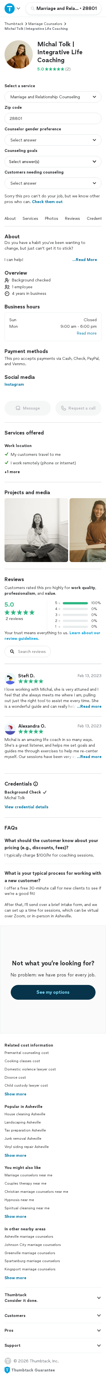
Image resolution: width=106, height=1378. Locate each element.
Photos (51, 218)
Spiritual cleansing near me (27, 1208)
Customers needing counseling (34, 172)
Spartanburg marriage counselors (32, 1261)
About (10, 218)
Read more (87, 333)
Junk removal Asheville (23, 1139)
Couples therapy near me (25, 1183)
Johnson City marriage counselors (33, 1245)
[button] (19, 54)
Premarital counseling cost (27, 1053)
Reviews (72, 218)
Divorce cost (15, 1078)
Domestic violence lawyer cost (30, 1069)
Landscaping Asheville (23, 1122)
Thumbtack (14, 24)
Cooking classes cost (22, 1061)
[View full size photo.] (36, 530)
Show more (15, 1094)
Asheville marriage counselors (29, 1237)
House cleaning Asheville (25, 1114)
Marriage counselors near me (28, 1175)
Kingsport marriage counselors (30, 1269)
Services (30, 218)
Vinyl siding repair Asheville (27, 1147)
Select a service (20, 85)
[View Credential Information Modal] (35, 783)
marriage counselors (45, 24)
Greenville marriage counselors (30, 1253)
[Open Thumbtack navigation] (12, 8)
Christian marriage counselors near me (36, 1192)
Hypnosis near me (19, 1200)
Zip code (13, 107)
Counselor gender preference (33, 129)
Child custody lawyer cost (26, 1085)
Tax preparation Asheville (25, 1130)
